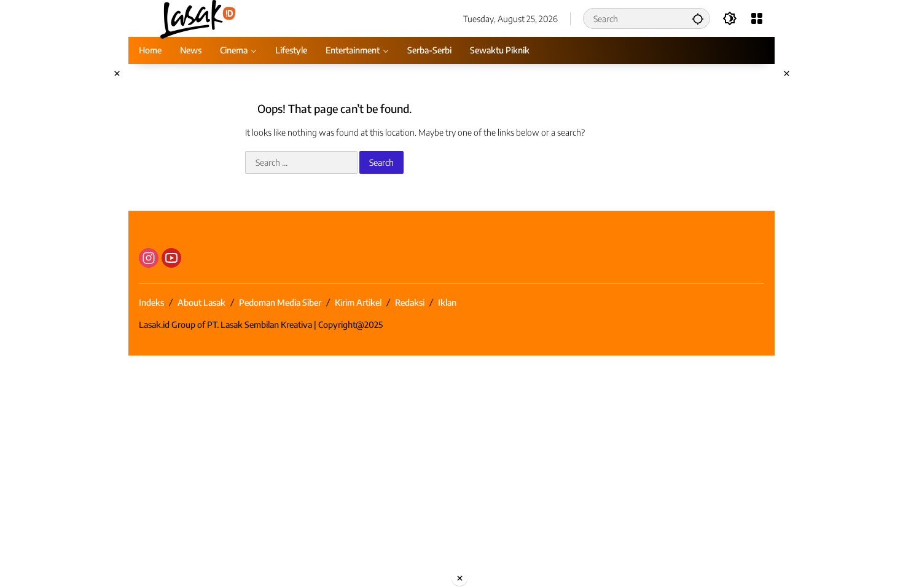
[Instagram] (148, 258)
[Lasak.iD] (197, 17)
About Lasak (201, 302)
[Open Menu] (756, 18)
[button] (698, 18)
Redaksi (409, 302)
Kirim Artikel (358, 302)
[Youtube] (171, 258)
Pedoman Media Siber (280, 302)
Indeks (151, 302)
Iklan (447, 302)
